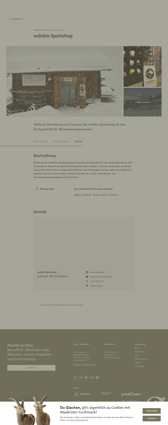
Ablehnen (152, 418)
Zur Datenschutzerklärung (77, 420)
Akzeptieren (151, 411)
